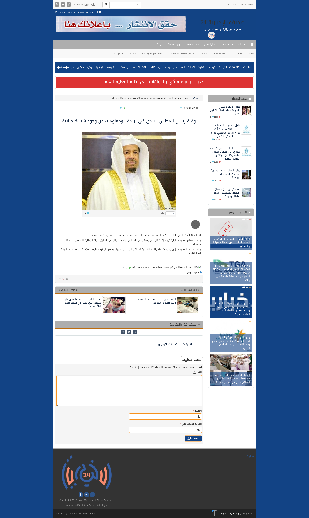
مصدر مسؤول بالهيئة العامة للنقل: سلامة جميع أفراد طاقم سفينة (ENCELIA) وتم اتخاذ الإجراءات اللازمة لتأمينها (231, 309)
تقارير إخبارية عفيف (221, 54)
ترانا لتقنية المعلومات (229, 513)
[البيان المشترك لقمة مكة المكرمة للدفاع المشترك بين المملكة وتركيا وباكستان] (231, 234)
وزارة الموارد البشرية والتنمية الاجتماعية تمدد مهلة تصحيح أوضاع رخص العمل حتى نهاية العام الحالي (231, 343)
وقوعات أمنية (174, 44)
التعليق (197, 372)
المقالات (239, 54)
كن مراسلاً (118, 54)
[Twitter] (63, 4)
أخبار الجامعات (192, 44)
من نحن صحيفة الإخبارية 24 (181, 54)
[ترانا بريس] (214, 513)
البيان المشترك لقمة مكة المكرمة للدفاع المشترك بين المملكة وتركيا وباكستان (231, 243)
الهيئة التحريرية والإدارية (152, 54)
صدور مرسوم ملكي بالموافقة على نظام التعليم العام (154, 82)
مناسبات (203, 54)
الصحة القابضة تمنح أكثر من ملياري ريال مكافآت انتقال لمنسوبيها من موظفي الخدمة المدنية (225, 153)
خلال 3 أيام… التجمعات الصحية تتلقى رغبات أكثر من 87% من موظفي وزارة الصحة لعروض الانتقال (225, 131)
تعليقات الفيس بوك (166, 344)
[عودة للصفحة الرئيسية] (86, 472)
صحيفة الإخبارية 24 (222, 22)
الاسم (197, 411)
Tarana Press (74, 513)
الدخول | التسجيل (83, 5)
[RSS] (57, 4)
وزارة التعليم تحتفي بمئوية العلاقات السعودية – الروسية (225, 174)
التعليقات (187, 344)
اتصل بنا (232, 5)
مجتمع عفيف (227, 44)
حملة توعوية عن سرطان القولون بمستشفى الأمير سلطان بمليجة (226, 193)
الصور (251, 54)
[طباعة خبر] (162, 213)
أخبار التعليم (209, 44)
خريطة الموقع (247, 5)
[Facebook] (68, 4)
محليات (241, 44)
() (60, 279)
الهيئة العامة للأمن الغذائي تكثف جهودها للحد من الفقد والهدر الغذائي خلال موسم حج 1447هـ (231, 379)
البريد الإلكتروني (191, 424)
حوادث (159, 44)
